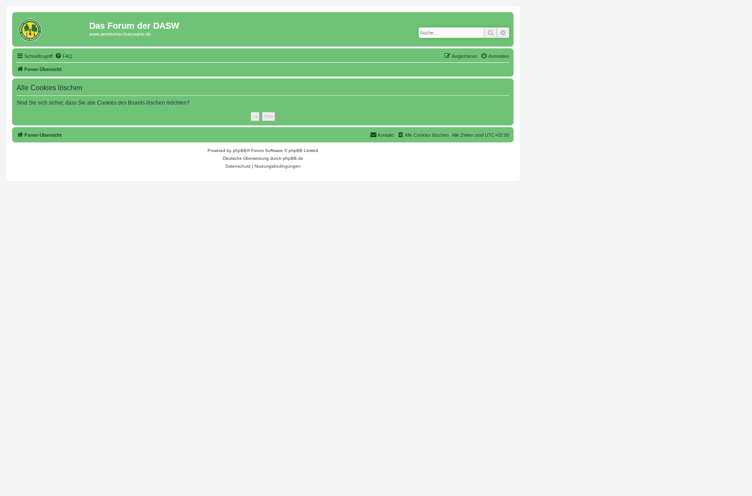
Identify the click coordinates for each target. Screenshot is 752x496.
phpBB (240, 150)
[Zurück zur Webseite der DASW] (51, 28)
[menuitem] (63, 56)
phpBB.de (293, 158)
